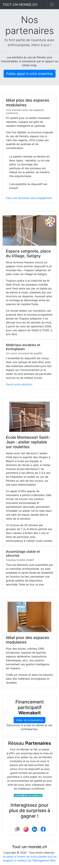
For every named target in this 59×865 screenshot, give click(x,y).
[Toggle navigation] (51, 4)
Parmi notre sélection (19, 384)
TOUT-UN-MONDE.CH (20, 5)
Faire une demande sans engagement (29, 198)
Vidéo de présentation (29, 720)
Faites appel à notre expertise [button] (29, 74)
